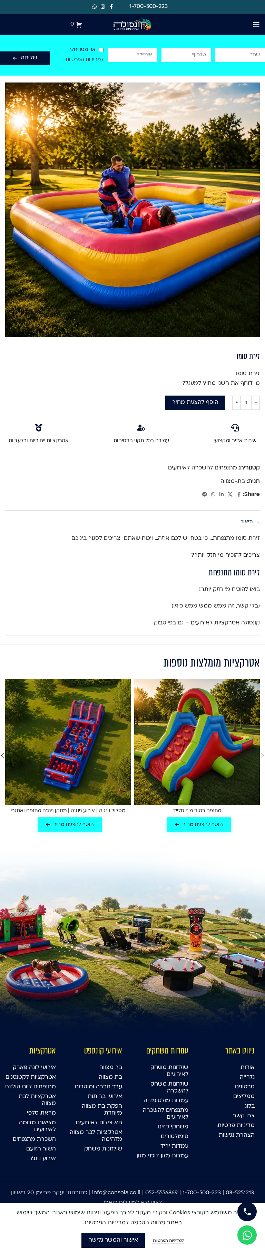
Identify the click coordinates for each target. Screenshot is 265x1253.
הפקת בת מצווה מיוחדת (102, 1110)
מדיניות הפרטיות (83, 60)
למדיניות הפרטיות (168, 1241)
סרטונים (245, 1087)
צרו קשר (244, 1116)
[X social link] (230, 495)
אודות (248, 1067)
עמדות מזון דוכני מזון (162, 1156)
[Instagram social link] (103, 7)
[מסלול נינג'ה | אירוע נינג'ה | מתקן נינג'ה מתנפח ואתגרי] (68, 742)
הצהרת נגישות (237, 1135)
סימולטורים (174, 1136)
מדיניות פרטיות (236, 1125)
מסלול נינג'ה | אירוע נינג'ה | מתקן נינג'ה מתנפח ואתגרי (68, 811)
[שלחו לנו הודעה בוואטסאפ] (247, 1235)
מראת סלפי (41, 1113)
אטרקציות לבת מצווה (37, 1100)
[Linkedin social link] (221, 495)
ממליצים (244, 1096)
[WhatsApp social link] (94, 7)
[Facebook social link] (111, 7)
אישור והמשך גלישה (113, 1240)
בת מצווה (110, 1077)
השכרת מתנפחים (34, 1139)
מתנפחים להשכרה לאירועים (202, 468)
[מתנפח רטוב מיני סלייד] (197, 742)
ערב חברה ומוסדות (98, 1087)
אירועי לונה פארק (34, 1067)
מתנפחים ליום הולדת (30, 1087)
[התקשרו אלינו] (247, 1211)
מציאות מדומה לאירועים (37, 1126)
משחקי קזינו (173, 1127)
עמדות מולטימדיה (166, 1101)
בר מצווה (110, 1067)
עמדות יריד (174, 1146)
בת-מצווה (232, 481)
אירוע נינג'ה (42, 1159)
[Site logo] (132, 24)
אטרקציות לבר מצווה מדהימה (96, 1136)
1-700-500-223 (202, 1193)
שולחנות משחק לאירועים (169, 1071)
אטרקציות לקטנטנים (31, 1077)
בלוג (250, 1106)
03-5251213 (240, 1193)
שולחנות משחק (103, 1149)
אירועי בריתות (105, 1096)
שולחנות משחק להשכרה (169, 1087)
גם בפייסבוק (169, 623)
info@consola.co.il (116, 1193)
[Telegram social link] (204, 495)
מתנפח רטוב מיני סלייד (197, 811)
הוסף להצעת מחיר (195, 402)
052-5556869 (161, 1193)
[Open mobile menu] (256, 24)
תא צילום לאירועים (99, 1123)
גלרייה (247, 1077)
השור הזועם (41, 1149)
